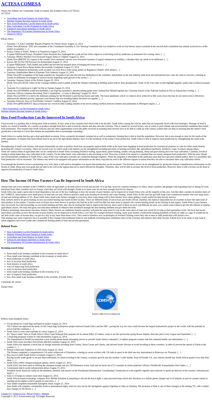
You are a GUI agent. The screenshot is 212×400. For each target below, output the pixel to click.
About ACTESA (14, 34)
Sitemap (45, 393)
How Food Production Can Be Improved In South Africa (33, 23)
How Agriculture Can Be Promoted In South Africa (30, 26)
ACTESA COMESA (21, 3)
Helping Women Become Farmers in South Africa (29, 21)
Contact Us (6, 393)
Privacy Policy (33, 393)
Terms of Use (19, 393)
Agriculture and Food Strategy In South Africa (28, 18)
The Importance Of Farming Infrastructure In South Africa (33, 31)
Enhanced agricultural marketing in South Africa (29, 28)
